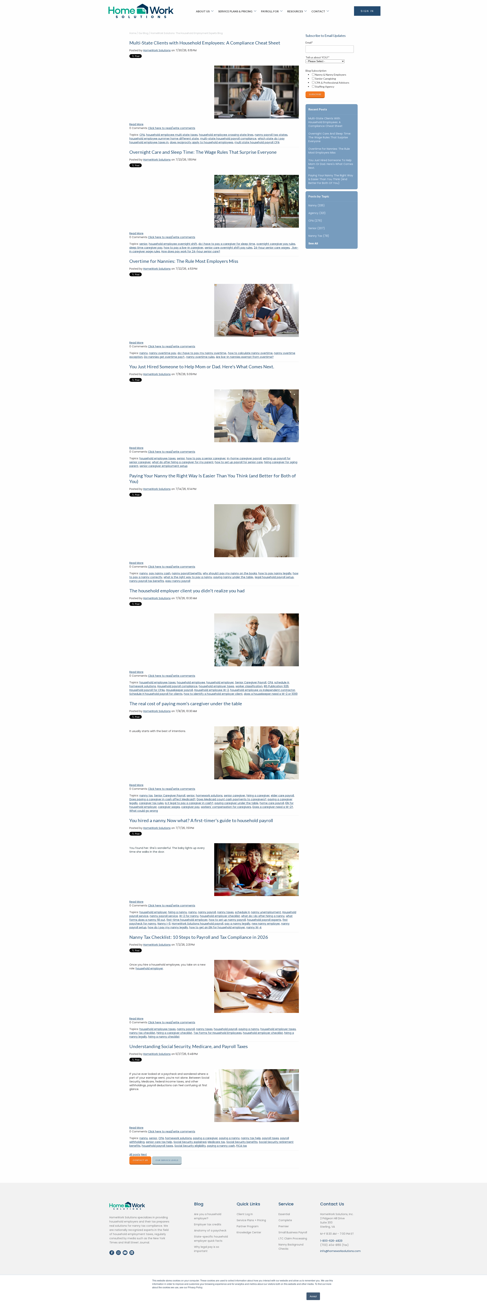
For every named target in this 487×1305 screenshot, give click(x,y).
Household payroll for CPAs (147, 690)
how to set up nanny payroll (227, 920)
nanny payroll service (164, 916)
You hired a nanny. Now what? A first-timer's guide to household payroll (201, 820)
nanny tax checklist (142, 1033)
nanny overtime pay (162, 353)
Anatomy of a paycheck (210, 1230)
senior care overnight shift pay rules (228, 248)
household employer (220, 682)
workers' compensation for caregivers (226, 807)
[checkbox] (331, 81)
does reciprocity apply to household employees (201, 142)
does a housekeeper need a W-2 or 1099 (271, 694)
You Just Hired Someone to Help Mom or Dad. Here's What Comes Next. (201, 366)
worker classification (249, 686)
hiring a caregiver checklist (174, 1033)
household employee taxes (157, 458)
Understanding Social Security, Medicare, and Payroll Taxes (188, 1046)
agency (317, 213)
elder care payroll (282, 795)
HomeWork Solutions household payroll (197, 923)
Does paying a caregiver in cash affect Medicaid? (162, 799)
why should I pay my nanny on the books (230, 573)
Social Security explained (189, 1142)
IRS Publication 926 (276, 686)
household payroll (225, 1029)
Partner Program (248, 1226)
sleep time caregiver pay (145, 248)
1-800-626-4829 (331, 1241)
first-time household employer (187, 920)
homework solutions (142, 686)
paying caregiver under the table (236, 803)
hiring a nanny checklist (164, 1037)
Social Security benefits (242, 1142)
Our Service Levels (166, 1160)
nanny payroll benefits (186, 573)
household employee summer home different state (164, 138)
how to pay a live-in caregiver (183, 248)
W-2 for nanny (189, 916)
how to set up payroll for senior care (239, 462)
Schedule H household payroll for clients (155, 694)
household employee (191, 682)
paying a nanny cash (221, 1146)
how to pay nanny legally (274, 573)
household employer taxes (216, 686)
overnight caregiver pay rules (275, 244)
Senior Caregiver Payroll (250, 682)
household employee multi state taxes (172, 135)
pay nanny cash (159, 573)
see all (313, 243)
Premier (284, 1226)
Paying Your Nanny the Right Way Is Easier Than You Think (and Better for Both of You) (330, 179)
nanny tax (146, 795)
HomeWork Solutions (157, 50)
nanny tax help (251, 1138)
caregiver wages (169, 807)
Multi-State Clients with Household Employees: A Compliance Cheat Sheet (204, 42)
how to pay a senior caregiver (206, 458)
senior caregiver (234, 795)
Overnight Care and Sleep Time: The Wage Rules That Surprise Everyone (203, 152)
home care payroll (272, 803)
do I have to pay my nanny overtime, (202, 353)
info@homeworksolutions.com (340, 1251)
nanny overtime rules (200, 357)
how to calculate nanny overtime (250, 353)
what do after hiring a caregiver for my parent (182, 462)
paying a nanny (249, 1029)
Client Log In (245, 1214)
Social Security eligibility (190, 1146)
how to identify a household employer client (213, 694)
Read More (136, 124)
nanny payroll (207, 912)
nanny (143, 353)
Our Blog (143, 33)
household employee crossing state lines (226, 135)
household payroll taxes (157, 1146)
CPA (142, 135)
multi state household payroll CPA (257, 142)
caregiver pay (190, 807)
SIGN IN (367, 11)
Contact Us (140, 1160)
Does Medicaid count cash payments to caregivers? (231, 799)
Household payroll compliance (177, 686)
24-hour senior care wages (272, 248)
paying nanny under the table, (233, 577)
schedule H (281, 682)
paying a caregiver (205, 1138)
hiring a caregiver (258, 795)
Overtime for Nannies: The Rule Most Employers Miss (183, 261)
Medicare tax (216, 1142)
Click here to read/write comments (171, 128)
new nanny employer (266, 923)
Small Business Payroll (293, 1232)
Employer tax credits (207, 1224)
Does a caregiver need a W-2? (272, 807)
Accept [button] (313, 1296)
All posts (134, 1154)
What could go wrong (143, 811)
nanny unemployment (266, 912)
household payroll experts (264, 920)
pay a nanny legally (237, 923)
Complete (285, 1220)
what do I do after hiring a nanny (263, 916)
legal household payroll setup (274, 577)
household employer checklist (220, 916)
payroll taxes (270, 1138)
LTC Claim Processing (293, 1238)
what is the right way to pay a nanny (188, 577)
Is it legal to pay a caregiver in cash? (189, 803)
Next (144, 1154)
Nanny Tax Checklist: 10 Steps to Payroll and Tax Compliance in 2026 (198, 937)
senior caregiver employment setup (164, 466)
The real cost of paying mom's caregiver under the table (185, 703)
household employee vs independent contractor (262, 690)
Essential (284, 1214)
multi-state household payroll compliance (228, 138)
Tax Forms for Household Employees (217, 1033)
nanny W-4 (254, 927)
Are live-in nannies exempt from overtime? (245, 357)
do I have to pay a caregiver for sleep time (226, 244)
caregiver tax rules (151, 803)
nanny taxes (225, 912)
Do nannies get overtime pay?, (164, 357)
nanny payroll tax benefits (146, 581)
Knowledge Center (249, 1232)
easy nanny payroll (177, 581)
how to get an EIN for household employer (217, 927)
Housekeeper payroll (179, 690)
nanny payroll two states (271, 135)
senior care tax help (159, 1142)
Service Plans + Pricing (251, 1220)
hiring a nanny (177, 912)
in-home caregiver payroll (244, 458)
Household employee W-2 (211, 690)
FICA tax (241, 1146)
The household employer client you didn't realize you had (187, 590)
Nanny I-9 (164, 923)
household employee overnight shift (173, 244)
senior (143, 244)
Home (132, 33)
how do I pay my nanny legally (168, 927)
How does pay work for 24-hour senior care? (190, 251)
